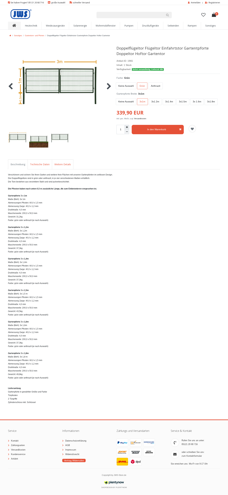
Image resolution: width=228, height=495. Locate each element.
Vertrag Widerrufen (74, 460)
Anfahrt (14, 458)
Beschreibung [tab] (18, 164)
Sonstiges (210, 25)
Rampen (192, 25)
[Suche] (167, 15)
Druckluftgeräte (150, 25)
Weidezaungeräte (55, 25)
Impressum (70, 449)
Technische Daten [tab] (40, 164)
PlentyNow (121, 487)
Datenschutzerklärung (75, 440)
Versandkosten (140, 119)
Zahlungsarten (18, 445)
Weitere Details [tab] (62, 164)
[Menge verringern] (127, 132)
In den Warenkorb (156, 129)
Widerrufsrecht (72, 454)
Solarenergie (80, 25)
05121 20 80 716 (190, 444)
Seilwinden (173, 25)
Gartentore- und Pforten (34, 36)
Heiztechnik (31, 25)
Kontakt (15, 440)
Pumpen (128, 25)
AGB (67, 445)
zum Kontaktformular (192, 456)
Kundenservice (18, 454)
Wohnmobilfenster (106, 25)
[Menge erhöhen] (127, 127)
